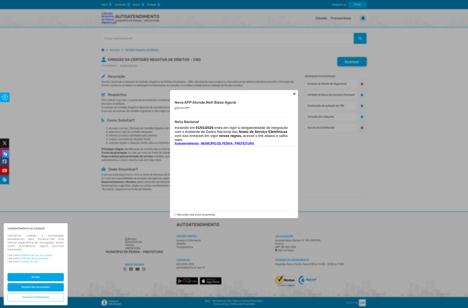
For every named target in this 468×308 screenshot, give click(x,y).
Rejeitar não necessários (35, 287)
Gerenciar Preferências (35, 297)
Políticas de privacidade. (34, 258)
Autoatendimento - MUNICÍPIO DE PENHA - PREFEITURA (214, 143)
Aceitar (35, 277)
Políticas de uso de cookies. (36, 255)
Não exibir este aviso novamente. (196, 214)
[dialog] (36, 264)
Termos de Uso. (29, 261)
